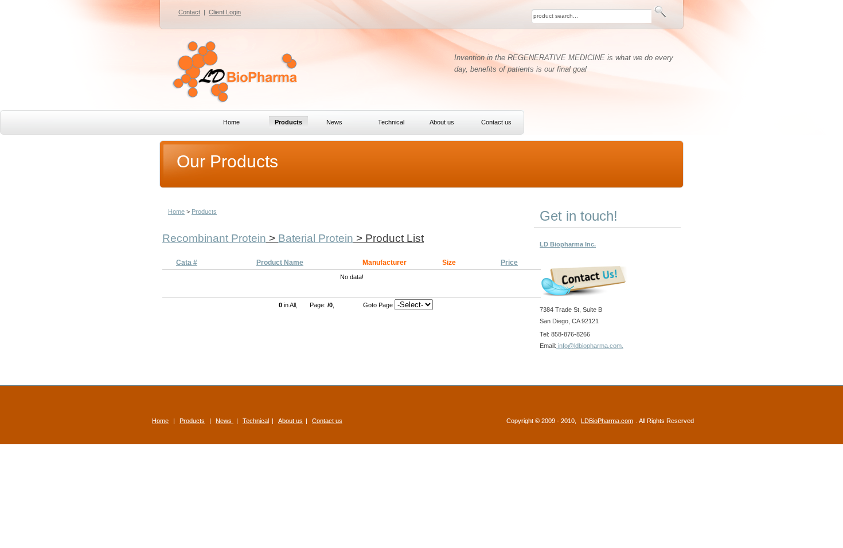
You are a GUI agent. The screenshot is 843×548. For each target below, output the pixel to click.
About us (290, 420)
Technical (256, 420)
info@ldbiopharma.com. (589, 345)
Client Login (225, 12)
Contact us (327, 420)
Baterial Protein (315, 238)
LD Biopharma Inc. (568, 244)
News (224, 420)
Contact (189, 12)
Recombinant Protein (214, 238)
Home (176, 211)
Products (204, 211)
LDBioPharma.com (607, 420)
